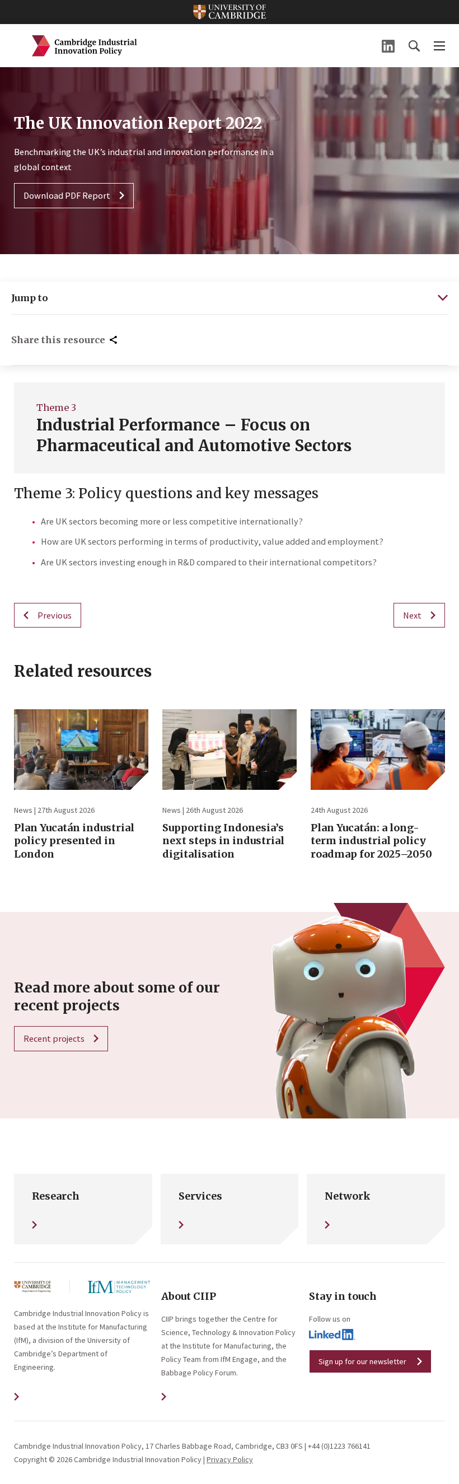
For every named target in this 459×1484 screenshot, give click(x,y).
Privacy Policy (230, 1459)
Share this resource (58, 339)
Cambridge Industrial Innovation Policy (84, 46)
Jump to (29, 297)
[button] (414, 46)
